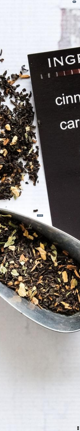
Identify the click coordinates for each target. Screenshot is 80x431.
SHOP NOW (40, 215)
